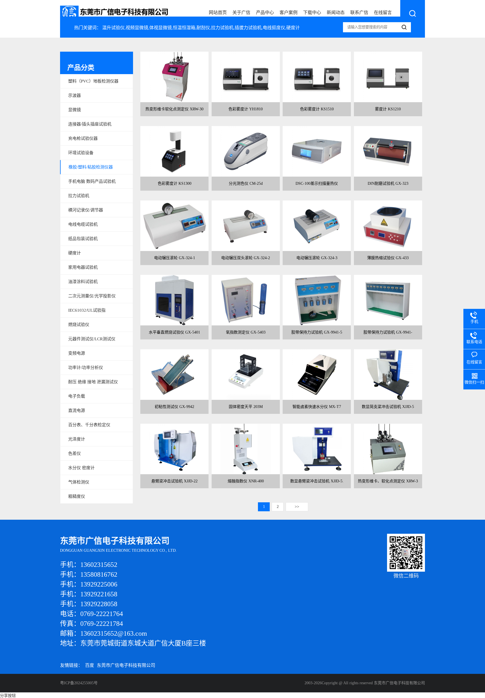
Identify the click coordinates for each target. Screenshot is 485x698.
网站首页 (218, 12)
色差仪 (74, 453)
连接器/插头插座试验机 (89, 124)
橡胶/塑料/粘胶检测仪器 (90, 167)
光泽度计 (76, 439)
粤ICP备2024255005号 (79, 683)
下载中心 (312, 12)
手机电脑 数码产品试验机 (92, 181)
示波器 (74, 95)
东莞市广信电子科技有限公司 (126, 665)
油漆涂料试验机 (83, 281)
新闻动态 (336, 12)
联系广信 (359, 12)
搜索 (412, 13)
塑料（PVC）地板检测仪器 (93, 81)
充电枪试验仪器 (83, 138)
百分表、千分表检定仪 (89, 425)
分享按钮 (8, 696)
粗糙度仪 (76, 496)
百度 (89, 665)
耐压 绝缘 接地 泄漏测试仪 (93, 382)
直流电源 (76, 410)
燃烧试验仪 (78, 324)
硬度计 (74, 253)
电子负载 (76, 396)
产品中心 (265, 12)
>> (297, 507)
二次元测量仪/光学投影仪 (92, 296)
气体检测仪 (78, 482)
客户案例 (289, 12)
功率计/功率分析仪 (85, 367)
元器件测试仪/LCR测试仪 (91, 339)
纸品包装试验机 (83, 238)
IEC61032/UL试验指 (87, 310)
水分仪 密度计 (81, 468)
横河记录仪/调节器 (85, 210)
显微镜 (74, 110)
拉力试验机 (78, 195)
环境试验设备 (80, 152)
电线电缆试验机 (83, 224)
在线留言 (383, 12)
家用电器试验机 (83, 267)
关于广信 (241, 12)
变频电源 (76, 353)
